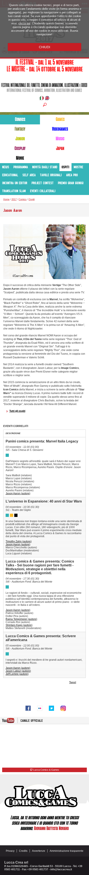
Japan (60, 148)
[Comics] (7, 455)
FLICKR (39, 708)
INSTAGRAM (63, 708)
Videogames (60, 129)
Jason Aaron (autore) (18, 493)
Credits (23, 850)
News (5, 167)
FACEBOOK (28, 708)
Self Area (29, 175)
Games (60, 119)
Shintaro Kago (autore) (19, 625)
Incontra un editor (14, 183)
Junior (20, 139)
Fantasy (20, 129)
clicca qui (24, 23)
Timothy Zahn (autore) (19, 541)
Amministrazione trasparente (66, 850)
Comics (20, 119)
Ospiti (65, 167)
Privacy (10, 850)
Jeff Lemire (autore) (17, 674)
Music (60, 139)
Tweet (72, 682)
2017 (14, 199)
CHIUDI (44, 47)
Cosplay (19, 148)
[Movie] (15, 515)
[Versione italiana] (42, 98)
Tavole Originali (51, 175)
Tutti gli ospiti (17, 411)
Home (6, 199)
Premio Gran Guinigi (71, 183)
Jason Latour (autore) (18, 670)
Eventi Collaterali (43, 191)
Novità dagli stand (44, 167)
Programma (20, 167)
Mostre (78, 167)
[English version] (47, 98)
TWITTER (51, 708)
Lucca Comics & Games (46, 769)
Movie (20, 158)
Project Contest (43, 183)
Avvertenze (38, 850)
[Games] (11, 515)
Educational (10, 175)
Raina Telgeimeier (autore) (21, 619)
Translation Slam (14, 191)
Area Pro (72, 175)
